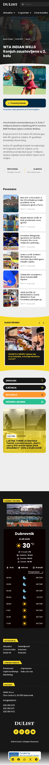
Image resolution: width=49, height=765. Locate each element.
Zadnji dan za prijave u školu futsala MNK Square (31, 277)
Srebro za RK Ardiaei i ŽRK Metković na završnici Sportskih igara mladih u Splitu (32, 258)
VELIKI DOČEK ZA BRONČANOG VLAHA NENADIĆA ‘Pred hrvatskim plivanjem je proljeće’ (31, 297)
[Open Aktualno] (14, 12)
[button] (39, 323)
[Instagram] (21, 731)
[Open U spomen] (30, 12)
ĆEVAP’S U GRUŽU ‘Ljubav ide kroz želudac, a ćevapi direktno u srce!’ (24, 356)
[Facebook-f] (15, 731)
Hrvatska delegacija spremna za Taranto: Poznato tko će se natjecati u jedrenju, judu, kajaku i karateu (30, 240)
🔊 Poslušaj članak (17, 103)
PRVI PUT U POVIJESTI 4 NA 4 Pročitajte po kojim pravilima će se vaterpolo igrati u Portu (31, 201)
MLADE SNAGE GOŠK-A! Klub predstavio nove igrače (31, 220)
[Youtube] (32, 731)
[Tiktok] (27, 731)
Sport (28, 39)
